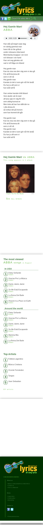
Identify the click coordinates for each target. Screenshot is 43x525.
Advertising (11, 500)
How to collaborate (13, 487)
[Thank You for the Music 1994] (21, 178)
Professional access (13, 516)
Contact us (11, 485)
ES (36, 14)
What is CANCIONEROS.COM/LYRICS (19, 483)
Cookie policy (11, 498)
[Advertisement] (21, 227)
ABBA (8, 29)
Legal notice (11, 496)
